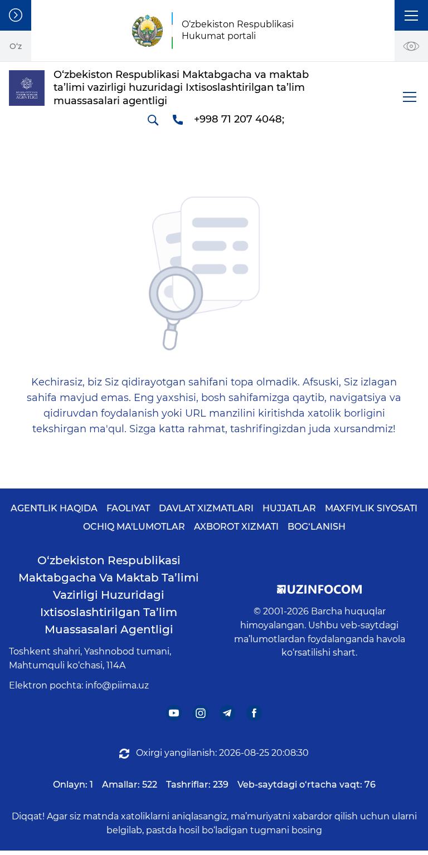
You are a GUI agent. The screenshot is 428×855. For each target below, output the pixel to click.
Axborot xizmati (236, 526)
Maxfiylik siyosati (371, 508)
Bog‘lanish (317, 526)
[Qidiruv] (153, 120)
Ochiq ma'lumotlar (134, 526)
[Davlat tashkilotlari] (15, 15)
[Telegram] (228, 713)
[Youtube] (174, 713)
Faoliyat (128, 508)
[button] (411, 15)
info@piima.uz (117, 685)
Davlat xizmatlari (206, 508)
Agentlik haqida (54, 508)
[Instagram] (201, 713)
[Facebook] (254, 713)
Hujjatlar (289, 508)
